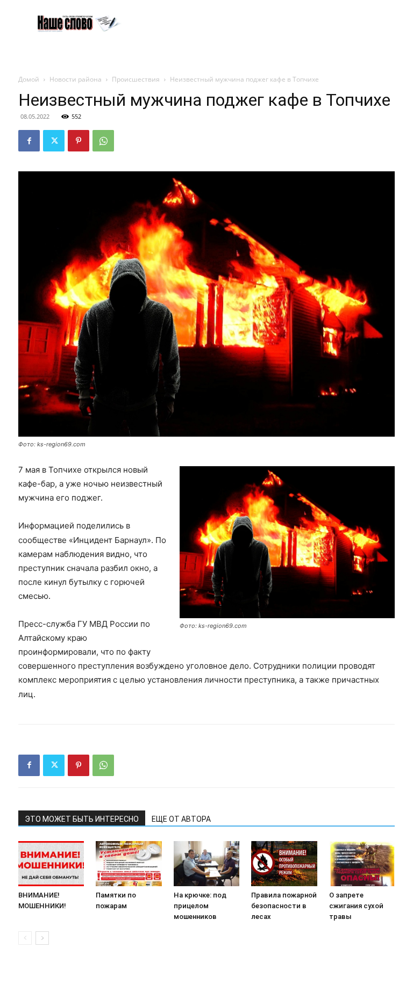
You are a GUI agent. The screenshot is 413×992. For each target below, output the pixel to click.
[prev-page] (25, 938)
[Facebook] (29, 140)
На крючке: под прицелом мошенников (200, 906)
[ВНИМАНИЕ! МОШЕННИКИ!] (51, 863)
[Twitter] (54, 140)
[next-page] (42, 938)
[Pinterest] (78, 140)
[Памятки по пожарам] (128, 863)
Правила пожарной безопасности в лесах (284, 906)
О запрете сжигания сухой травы (356, 906)
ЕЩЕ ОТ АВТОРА (181, 819)
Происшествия (136, 79)
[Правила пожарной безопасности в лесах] (284, 863)
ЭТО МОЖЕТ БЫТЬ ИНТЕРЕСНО (82, 819)
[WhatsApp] (103, 140)
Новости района (75, 79)
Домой (28, 79)
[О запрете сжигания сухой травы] (362, 863)
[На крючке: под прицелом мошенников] (206, 863)
